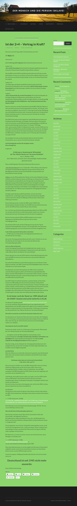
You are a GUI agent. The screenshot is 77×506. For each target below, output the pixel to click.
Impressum (60, 24)
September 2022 (57, 210)
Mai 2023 (55, 192)
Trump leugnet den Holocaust (61, 57)
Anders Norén (61, 500)
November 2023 (57, 179)
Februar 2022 (56, 226)
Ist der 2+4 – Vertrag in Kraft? (25, 44)
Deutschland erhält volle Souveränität (17, 442)
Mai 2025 (55, 139)
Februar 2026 (56, 126)
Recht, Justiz (56, 251)
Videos (41, 24)
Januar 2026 (56, 129)
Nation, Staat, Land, (58, 248)
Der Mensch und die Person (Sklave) (38, 10)
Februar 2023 (56, 201)
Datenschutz (56, 242)
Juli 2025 (55, 132)
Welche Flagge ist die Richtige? (61, 74)
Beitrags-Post (9, 29)
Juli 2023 (55, 185)
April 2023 (56, 195)
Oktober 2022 (57, 207)
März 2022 (56, 223)
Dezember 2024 (57, 148)
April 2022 (56, 220)
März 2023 (56, 198)
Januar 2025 (56, 145)
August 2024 (56, 157)
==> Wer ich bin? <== (11, 24)
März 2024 (56, 167)
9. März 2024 (9, 47)
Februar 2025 (56, 142)
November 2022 (57, 204)
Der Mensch (24, 24)
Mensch (17, 47)
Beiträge (33, 24)
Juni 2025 (56, 135)
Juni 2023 (56, 189)
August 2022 (56, 214)
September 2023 (57, 182)
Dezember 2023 (57, 176)
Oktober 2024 (57, 154)
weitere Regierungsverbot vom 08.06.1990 (35, 302)
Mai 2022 (55, 217)
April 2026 (56, 123)
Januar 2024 (56, 173)
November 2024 (57, 151)
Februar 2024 (56, 170)
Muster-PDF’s (50, 24)
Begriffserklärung (57, 239)
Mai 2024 (55, 164)
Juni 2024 (56, 160)
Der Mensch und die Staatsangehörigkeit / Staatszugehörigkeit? (63, 97)
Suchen (55, 40)
